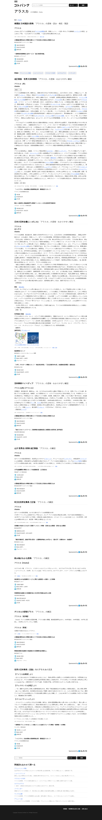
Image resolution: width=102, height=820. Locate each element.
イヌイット (47, 458)
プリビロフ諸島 (59, 116)
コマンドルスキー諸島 (22, 246)
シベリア (24, 409)
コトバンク (21, 5)
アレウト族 (52, 95)
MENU (15, 1)
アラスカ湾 (58, 99)
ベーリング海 (49, 116)
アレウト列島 (21, 99)
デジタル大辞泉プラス (24, 612)
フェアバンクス (59, 129)
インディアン (63, 151)
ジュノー (28, 407)
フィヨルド (79, 111)
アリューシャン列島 (25, 73)
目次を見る (21, 287)
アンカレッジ (26, 330)
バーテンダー (72, 73)
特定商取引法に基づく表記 (74, 808)
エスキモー (50, 151)
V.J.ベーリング (34, 153)
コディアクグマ (39, 116)
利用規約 (65, 808)
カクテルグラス (62, 73)
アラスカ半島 (40, 95)
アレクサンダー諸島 (27, 113)
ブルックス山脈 (23, 106)
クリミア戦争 (49, 162)
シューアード (48, 167)
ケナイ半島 (35, 136)
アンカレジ (21, 95)
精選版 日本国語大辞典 (24, 23)
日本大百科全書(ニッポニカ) (26, 222)
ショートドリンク (38, 73)
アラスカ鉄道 (75, 174)
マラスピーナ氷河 (50, 73)
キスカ (39, 402)
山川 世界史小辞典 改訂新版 (26, 448)
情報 (41, 36)
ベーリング (77, 31)
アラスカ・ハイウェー (73, 141)
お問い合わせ (85, 808)
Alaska (20, 20)
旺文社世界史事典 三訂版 (24, 502)
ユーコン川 (68, 106)
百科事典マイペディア (24, 383)
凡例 (43, 36)
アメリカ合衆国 (39, 31)
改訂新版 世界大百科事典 (25, 79)
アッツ (33, 402)
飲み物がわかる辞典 (23, 558)
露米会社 (53, 158)
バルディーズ (65, 127)
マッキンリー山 (55, 104)
